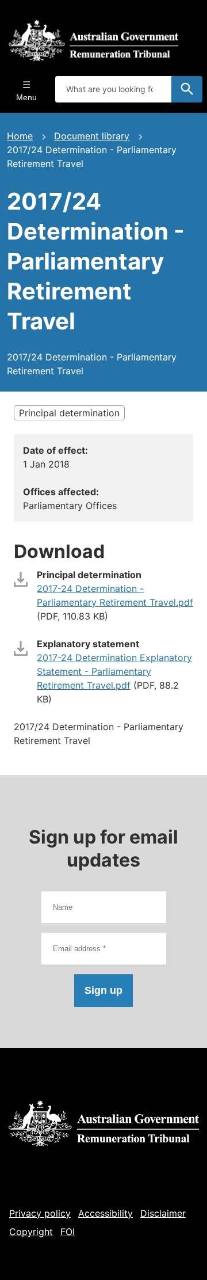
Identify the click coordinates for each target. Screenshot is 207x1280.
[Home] (93, 40)
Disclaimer (163, 1213)
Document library (91, 136)
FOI (67, 1231)
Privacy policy (40, 1213)
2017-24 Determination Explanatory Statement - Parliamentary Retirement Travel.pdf (114, 671)
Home (20, 136)
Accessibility (105, 1213)
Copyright (31, 1231)
